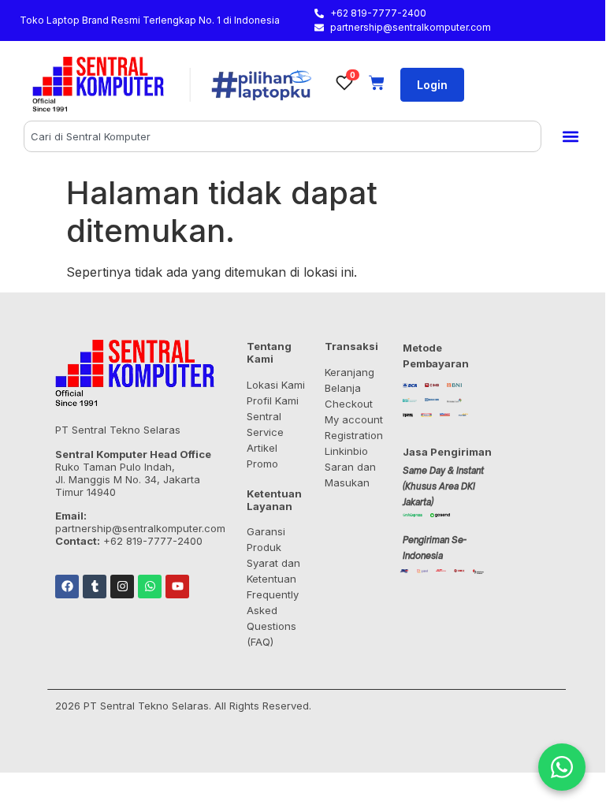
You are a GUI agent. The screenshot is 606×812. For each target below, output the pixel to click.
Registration (354, 435)
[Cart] (377, 83)
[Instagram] (122, 586)
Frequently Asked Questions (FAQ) (273, 618)
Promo (262, 463)
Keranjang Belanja (349, 380)
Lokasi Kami (276, 384)
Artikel (262, 447)
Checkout (349, 403)
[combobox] (282, 136)
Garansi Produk (266, 539)
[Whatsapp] (150, 586)
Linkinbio (346, 451)
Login (432, 84)
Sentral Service (265, 424)
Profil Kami (273, 400)
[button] (570, 137)
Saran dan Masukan (350, 474)
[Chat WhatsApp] (562, 767)
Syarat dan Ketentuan (273, 571)
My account (354, 419)
